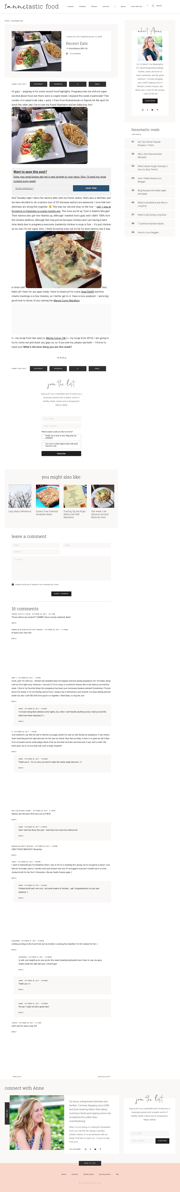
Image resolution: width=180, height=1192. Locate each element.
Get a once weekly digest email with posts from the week (61, 445)
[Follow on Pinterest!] (157, 110)
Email (97, 84)
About (123, 6)
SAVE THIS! (91, 188)
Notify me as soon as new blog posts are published (60, 437)
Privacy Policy (104, 1174)
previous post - (104, 1076)
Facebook (58, 84)
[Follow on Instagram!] (142, 110)
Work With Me (136, 6)
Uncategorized (17, 21)
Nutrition (105, 6)
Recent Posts (88, 1174)
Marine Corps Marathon (67, 300)
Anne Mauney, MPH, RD (78, 48)
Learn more (150, 101)
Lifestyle (82, 6)
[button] (61, 440)
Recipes (70, 6)
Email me (7, 1113)
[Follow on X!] (152, 110)
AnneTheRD (87, 291)
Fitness (94, 6)
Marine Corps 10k (56, 338)
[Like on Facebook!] (147, 110)
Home (7, 21)
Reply (14, 623)
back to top (90, 1163)
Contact (75, 1174)
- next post (16, 1076)
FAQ (117, 1174)
